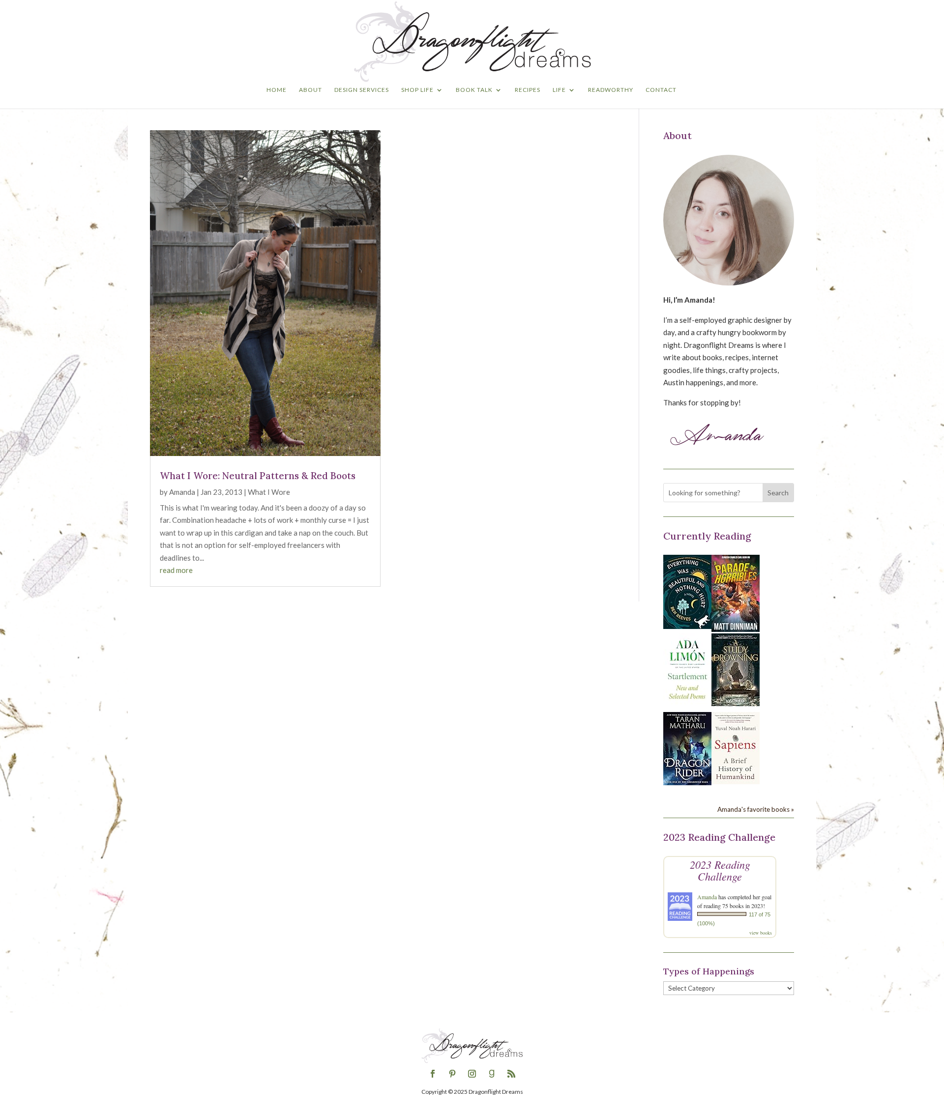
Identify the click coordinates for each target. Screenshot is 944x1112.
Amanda (182, 491)
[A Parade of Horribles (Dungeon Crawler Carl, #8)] (735, 629)
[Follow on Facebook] (433, 1074)
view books (760, 932)
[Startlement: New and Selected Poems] (687, 704)
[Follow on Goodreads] (492, 1074)
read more (176, 570)
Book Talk (474, 89)
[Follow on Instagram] (472, 1074)
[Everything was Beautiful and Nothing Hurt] (687, 626)
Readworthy (610, 89)
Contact (661, 89)
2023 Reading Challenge (720, 870)
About (310, 89)
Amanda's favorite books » (755, 809)
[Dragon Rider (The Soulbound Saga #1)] (687, 782)
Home (276, 89)
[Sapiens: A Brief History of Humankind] (735, 781)
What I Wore (269, 491)
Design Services (361, 89)
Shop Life (417, 89)
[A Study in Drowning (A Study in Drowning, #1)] (735, 703)
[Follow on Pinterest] (452, 1074)
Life (559, 89)
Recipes (527, 89)
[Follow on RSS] (511, 1074)
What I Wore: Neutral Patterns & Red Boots (257, 476)
